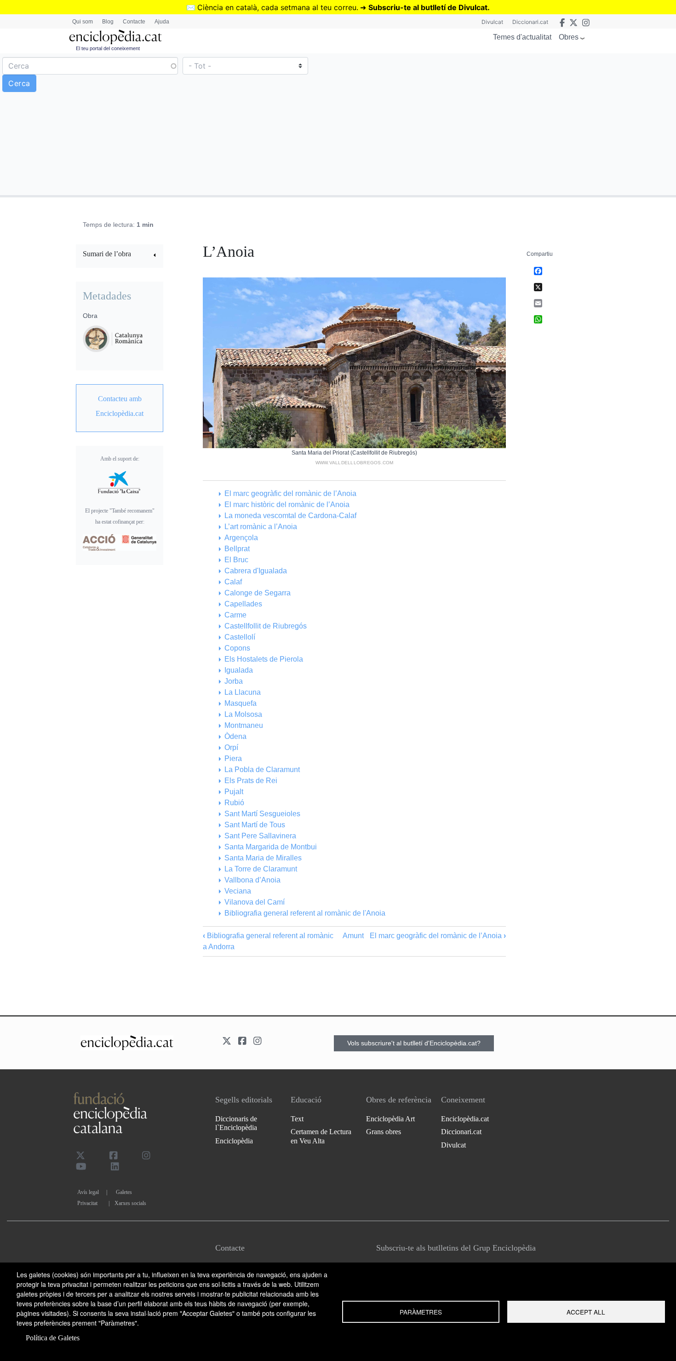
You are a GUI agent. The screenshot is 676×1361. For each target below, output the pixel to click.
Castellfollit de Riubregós (265, 626)
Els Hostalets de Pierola (263, 659)
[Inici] (115, 37)
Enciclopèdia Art (390, 1119)
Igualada (238, 670)
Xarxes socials (130, 1203)
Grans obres (383, 1132)
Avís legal (88, 1192)
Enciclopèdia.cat (465, 1119)
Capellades (243, 604)
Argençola (241, 538)
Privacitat (87, 1203)
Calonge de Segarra (257, 593)
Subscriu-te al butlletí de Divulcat (427, 7)
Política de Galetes (53, 1338)
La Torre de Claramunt (260, 869)
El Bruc (236, 560)
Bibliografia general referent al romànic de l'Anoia (304, 913)
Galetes (124, 1192)
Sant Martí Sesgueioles (262, 814)
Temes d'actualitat (522, 37)
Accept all (586, 1311)
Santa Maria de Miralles (262, 858)
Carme (235, 615)
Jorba (233, 681)
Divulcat (492, 21)
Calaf (232, 582)
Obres (569, 37)
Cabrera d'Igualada (255, 571)
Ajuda (162, 21)
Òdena (235, 736)
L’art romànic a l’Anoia (260, 527)
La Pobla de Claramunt (261, 769)
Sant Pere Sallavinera (260, 836)
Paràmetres (421, 1311)
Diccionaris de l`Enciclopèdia (236, 1123)
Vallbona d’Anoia (252, 880)
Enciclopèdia (234, 1141)
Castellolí (239, 637)
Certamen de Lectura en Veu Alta (321, 1136)
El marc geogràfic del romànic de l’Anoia (290, 493)
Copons (237, 648)
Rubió (234, 803)
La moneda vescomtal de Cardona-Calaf (290, 515)
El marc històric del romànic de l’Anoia (286, 504)
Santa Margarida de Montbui (270, 847)
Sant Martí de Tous (254, 825)
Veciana (237, 891)
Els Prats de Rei (250, 780)
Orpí (231, 747)
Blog (108, 21)
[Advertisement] (506, 123)
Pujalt (233, 792)
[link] (119, 255)
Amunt (353, 936)
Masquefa (240, 703)
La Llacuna (242, 692)
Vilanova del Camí (254, 902)
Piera (232, 758)
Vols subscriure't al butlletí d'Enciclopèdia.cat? (414, 1043)
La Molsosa (243, 714)
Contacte (134, 21)
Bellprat (236, 549)
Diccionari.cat (530, 21)
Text (297, 1119)
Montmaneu (243, 725)
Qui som (82, 21)
